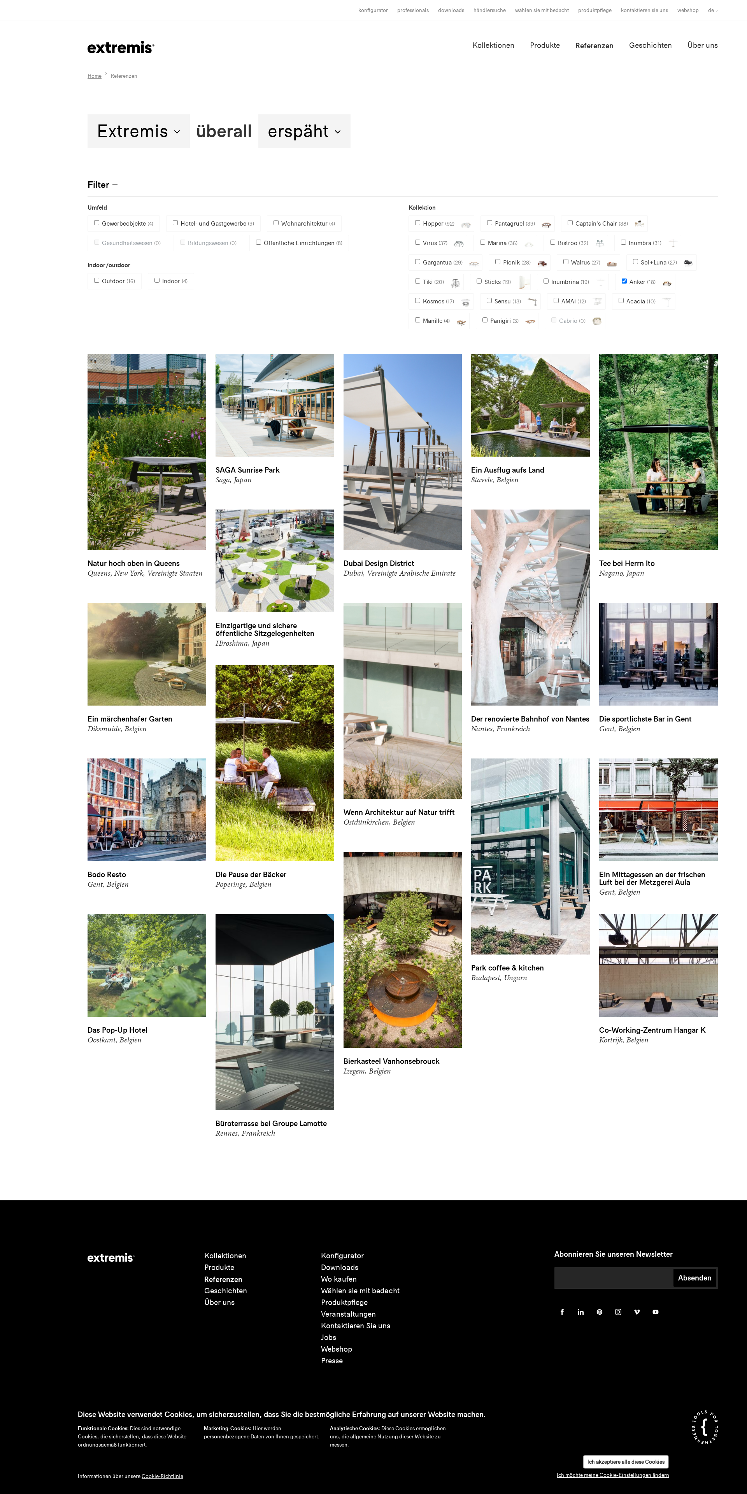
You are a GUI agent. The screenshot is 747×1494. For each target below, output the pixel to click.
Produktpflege (595, 10)
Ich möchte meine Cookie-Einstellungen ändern (613, 1475)
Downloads (451, 10)
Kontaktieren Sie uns (644, 10)
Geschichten (650, 45)
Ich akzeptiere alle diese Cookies (626, 1462)
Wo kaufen (339, 1279)
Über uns (702, 45)
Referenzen (594, 45)
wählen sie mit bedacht (542, 10)
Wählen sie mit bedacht (360, 1290)
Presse (332, 1360)
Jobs (328, 1337)
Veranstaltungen (348, 1314)
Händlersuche (489, 10)
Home (95, 76)
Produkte (545, 45)
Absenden (695, 1277)
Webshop (688, 10)
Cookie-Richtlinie (162, 1476)
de (711, 10)
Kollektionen (493, 45)
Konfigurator (373, 10)
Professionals (413, 10)
